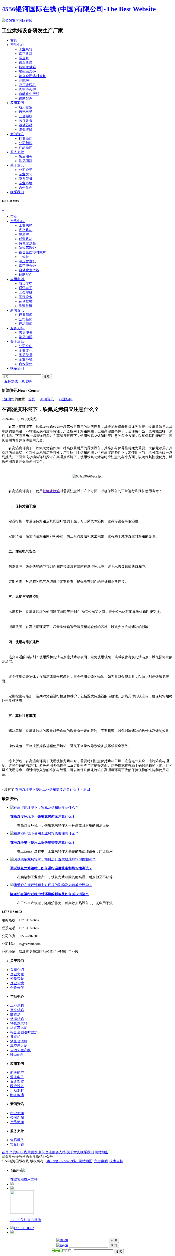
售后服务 (25, 156)
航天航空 (25, 107)
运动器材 (25, 125)
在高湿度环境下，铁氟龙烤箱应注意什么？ (42, 816)
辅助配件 (25, 98)
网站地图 (101, 1152)
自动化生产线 (29, 94)
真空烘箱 (25, 53)
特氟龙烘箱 (27, 67)
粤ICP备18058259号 (61, 1161)
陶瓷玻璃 (25, 129)
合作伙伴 (25, 187)
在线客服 (17, 1179)
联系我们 (17, 192)
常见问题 (25, 161)
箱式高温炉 (27, 71)
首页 (13, 40)
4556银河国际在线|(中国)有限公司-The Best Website (79, 9)
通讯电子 (25, 112)
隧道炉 (24, 58)
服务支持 (17, 152)
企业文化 (25, 174)
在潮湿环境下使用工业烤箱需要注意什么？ (48, 789)
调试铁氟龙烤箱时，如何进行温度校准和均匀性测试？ (51, 868)
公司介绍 (25, 170)
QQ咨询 (25, 381)
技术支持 (116, 1161)
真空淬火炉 (27, 89)
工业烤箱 (25, 49)
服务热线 (10, 381)
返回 (6, 399)
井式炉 (24, 80)
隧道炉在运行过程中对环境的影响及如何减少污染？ (49, 894)
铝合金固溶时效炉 (32, 76)
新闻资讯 (17, 134)
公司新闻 (25, 143)
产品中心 (17, 45)
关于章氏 (17, 165)
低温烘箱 (25, 62)
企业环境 (25, 183)
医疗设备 (25, 120)
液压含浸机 (27, 85)
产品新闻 (25, 147)
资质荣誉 (25, 178)
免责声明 (101, 1161)
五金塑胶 (25, 116)
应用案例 (17, 103)
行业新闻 (25, 138)
